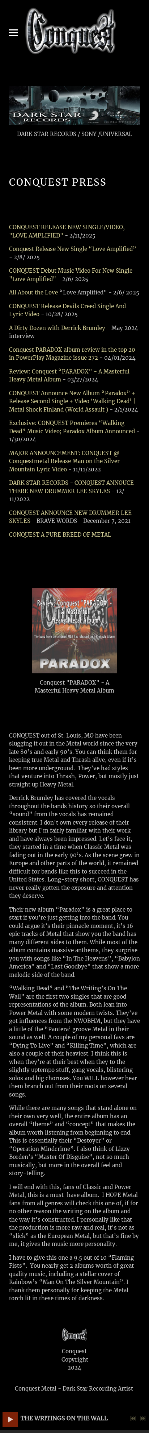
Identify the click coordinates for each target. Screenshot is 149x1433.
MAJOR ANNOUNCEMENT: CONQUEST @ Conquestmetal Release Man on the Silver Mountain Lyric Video (64, 461)
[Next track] (143, 1418)
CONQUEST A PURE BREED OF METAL (60, 534)
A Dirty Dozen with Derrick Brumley (57, 328)
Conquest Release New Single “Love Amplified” (72, 248)
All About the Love (33, 292)
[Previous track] (133, 1418)
